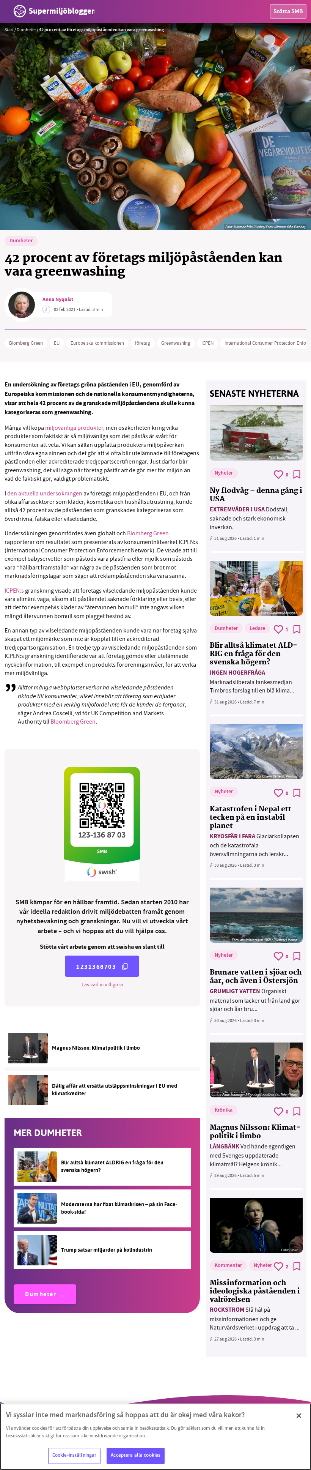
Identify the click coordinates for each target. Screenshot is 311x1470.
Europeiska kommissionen (97, 343)
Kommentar (228, 1266)
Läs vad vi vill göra (102, 984)
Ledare (257, 629)
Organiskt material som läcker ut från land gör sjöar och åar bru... (255, 1000)
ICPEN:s (14, 591)
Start (9, 30)
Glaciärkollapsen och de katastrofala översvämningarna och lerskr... (254, 845)
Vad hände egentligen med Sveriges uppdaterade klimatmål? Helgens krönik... (252, 1155)
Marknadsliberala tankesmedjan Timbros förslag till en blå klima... (252, 681)
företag (142, 343)
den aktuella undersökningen (44, 493)
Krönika (223, 1110)
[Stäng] (299, 1415)
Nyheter (224, 473)
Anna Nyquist (57, 300)
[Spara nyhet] (297, 474)
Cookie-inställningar (74, 1455)
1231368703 (96, 966)
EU (57, 343)
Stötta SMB (288, 12)
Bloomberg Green (73, 722)
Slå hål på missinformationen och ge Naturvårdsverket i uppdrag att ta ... (255, 1318)
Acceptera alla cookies (135, 1455)
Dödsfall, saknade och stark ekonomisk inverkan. (249, 518)
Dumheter (26, 30)
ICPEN (207, 343)
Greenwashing (175, 343)
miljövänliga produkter (74, 428)
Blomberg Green (26, 343)
